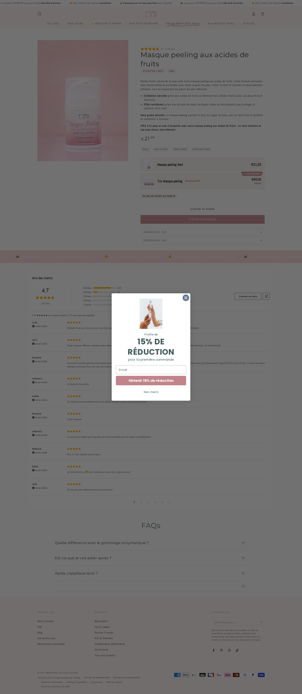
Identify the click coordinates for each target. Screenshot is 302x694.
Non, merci (151, 392)
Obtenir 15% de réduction (151, 380)
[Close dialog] (186, 298)
